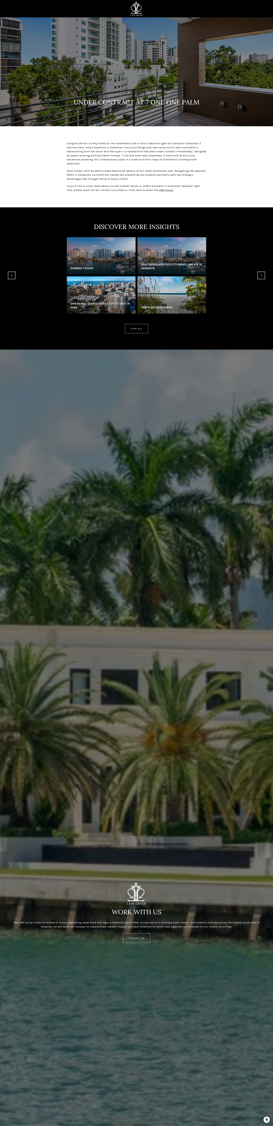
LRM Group (166, 190)
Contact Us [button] (136, 938)
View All (136, 328)
